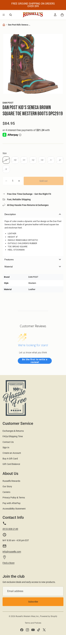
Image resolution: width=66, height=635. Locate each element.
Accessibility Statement (14, 508)
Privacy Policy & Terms (14, 497)
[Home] (4, 25)
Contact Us (8, 442)
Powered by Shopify (48, 616)
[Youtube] (33, 630)
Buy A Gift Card (10, 458)
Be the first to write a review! (34, 361)
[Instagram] (27, 630)
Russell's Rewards (11, 481)
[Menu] (3, 15)
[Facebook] (22, 630)
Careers (6, 492)
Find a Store (8, 563)
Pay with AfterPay (12, 503)
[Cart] (62, 14)
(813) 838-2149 (10, 529)
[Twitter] (44, 630)
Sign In (6, 447)
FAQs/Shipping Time (13, 436)
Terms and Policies (33, 623)
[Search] (10, 14)
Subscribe (33, 601)
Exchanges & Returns (13, 431)
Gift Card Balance (11, 464)
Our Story (7, 486)
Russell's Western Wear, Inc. (27, 616)
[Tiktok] (39, 630)
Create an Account (12, 453)
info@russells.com (12, 551)
